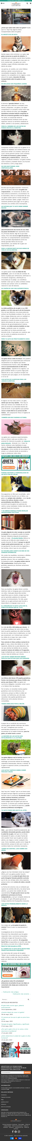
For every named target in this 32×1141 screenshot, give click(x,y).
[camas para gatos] (16, 978)
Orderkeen (10, 1135)
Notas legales (21, 1124)
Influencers (3, 1104)
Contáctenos (4, 1094)
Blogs (2, 1099)
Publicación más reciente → (22, 994)
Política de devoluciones (17, 1125)
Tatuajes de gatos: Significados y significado (15, 1024)
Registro (27, 1072)
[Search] (28, 999)
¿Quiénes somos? (5, 1101)
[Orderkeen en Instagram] (18, 1132)
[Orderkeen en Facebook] (13, 1132)
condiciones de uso (19, 1127)
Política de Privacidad (12, 1078)
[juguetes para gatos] (16, 470)
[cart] (30, 3)
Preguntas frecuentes (5, 1097)
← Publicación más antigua (10, 992)
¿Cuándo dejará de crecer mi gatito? (12, 1012)
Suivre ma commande (6, 1106)
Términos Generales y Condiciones (9, 1124)
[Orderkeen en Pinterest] (15, 1132)
